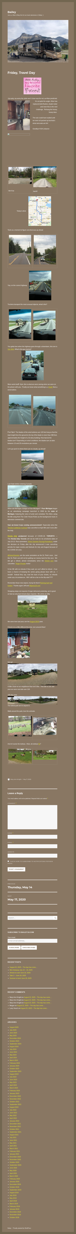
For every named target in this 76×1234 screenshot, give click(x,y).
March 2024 (14, 1060)
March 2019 (14, 1203)
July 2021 (13, 1137)
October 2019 (14, 1187)
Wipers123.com (34, 585)
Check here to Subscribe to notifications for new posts (30, 862)
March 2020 (14, 1176)
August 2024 (14, 1046)
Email (11, 842)
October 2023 (14, 1068)
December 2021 (15, 1124)
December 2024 (15, 1038)
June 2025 (13, 1033)
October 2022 (14, 1102)
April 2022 (13, 1118)
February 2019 (15, 1206)
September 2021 (15, 1132)
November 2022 (15, 1099)
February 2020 (15, 1179)
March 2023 (14, 1088)
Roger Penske (21, 563)
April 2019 (13, 1201)
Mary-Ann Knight (15, 779)
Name (10, 833)
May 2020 (13, 1170)
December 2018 (15, 1212)
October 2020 (14, 1162)
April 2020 (13, 1173)
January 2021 (14, 1154)
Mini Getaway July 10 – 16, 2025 (21, 970)
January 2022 (14, 1121)
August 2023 (14, 1074)
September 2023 (15, 1071)
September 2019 (15, 1190)
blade (51, 387)
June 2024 (13, 1052)
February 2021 (15, 1151)
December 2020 (15, 1157)
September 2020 (15, 1165)
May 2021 (13, 1143)
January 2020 (14, 1181)
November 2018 (15, 1214)
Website (11, 852)
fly (39, 744)
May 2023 (13, 1082)
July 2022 (13, 1110)
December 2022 (15, 1096)
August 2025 (14, 1027)
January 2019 (14, 1209)
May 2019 (13, 1198)
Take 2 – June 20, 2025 (18, 975)
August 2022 (14, 1107)
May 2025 (13, 1035)
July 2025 (13, 1030)
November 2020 (15, 1159)
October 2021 (14, 1129)
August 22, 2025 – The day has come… (23, 967)
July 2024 (13, 1049)
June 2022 (13, 1113)
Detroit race (49, 561)
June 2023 (13, 1079)
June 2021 (13, 1140)
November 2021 (15, 1126)
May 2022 (13, 1115)
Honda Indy (12, 536)
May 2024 (13, 1055)
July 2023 (13, 1077)
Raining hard (44, 583)
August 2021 (14, 1135)
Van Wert (11, 349)
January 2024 (14, 1066)
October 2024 (14, 1041)
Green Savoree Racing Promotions (40, 541)
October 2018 (14, 1217)
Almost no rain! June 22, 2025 (20, 973)
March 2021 (14, 1148)
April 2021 (13, 1146)
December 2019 (15, 1184)
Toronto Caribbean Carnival (17, 528)
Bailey (12, 12)
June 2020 (13, 1168)
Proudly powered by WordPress (22, 1228)
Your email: (12, 937)
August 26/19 (34, 621)
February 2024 (15, 1063)
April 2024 (13, 1057)
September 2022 (15, 1104)
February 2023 (15, 1090)
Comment (12, 803)
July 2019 (13, 1195)
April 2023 (13, 1085)
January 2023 (14, 1093)
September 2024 (15, 1044)
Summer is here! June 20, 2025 (20, 978)
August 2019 (14, 1192)
